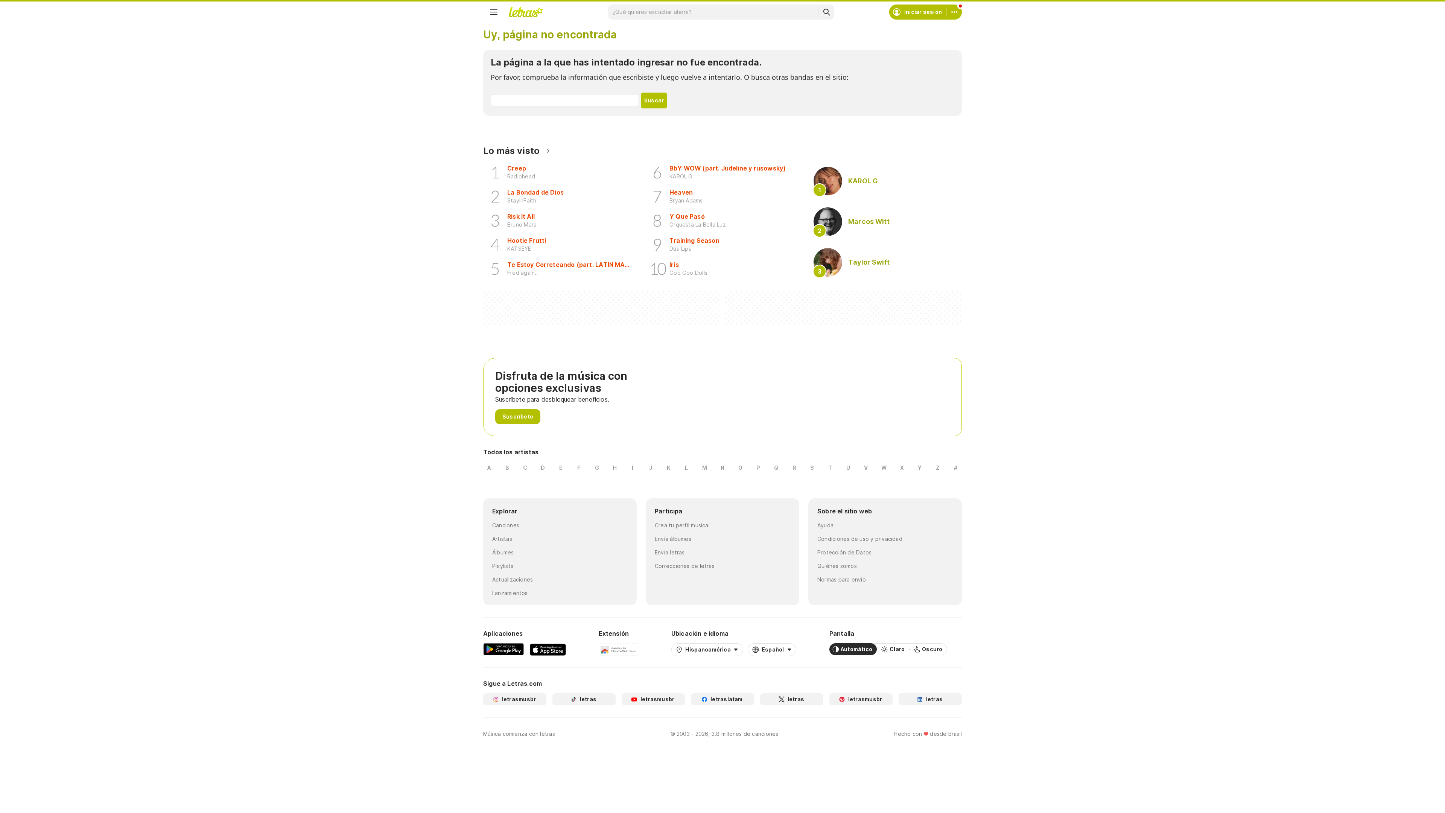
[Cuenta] (954, 12)
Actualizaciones (512, 579)
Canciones (505, 525)
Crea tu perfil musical (682, 525)
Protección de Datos (844, 552)
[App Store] (548, 649)
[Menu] (493, 12)
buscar (654, 100)
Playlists (502, 566)
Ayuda (825, 525)
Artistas (502, 539)
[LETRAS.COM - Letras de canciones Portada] (525, 12)
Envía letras (670, 552)
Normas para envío (841, 579)
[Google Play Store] (503, 649)
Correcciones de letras (685, 566)
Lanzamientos (510, 593)
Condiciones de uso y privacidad (859, 539)
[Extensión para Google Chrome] (618, 649)
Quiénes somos (837, 566)
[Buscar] (826, 12)
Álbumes (503, 552)
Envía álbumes (673, 539)
